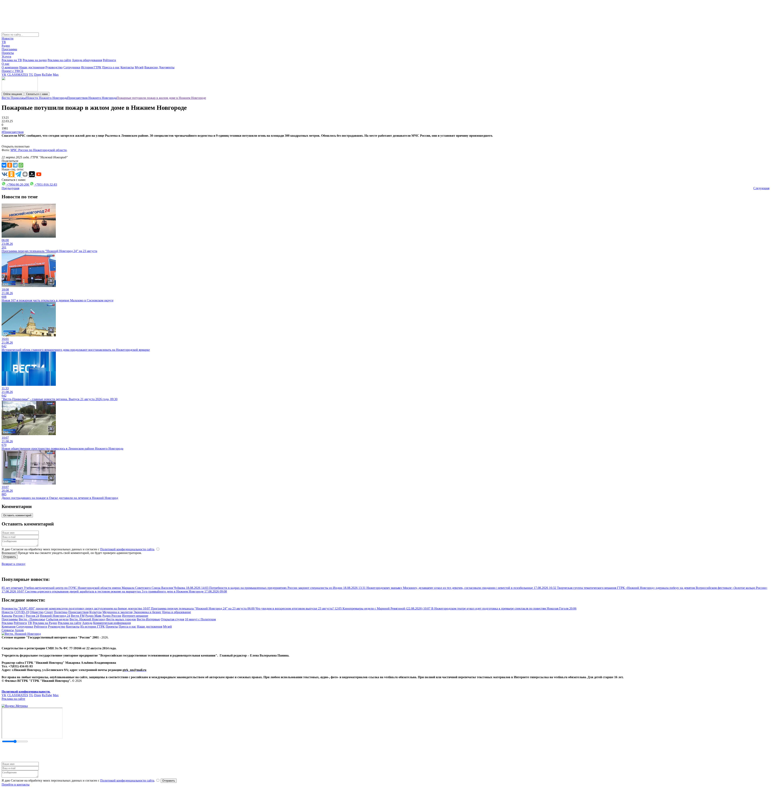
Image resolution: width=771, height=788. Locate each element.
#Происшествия (12, 132)
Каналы (7, 615)
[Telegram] (15, 165)
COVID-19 (21, 612)
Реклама (7, 623)
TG (31, 74)
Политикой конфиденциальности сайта (127, 549)
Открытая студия (172, 619)
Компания (8, 626)
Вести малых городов (121, 619)
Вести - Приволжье (32, 619)
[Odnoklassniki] (9, 165)
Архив (19, 630)
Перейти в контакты (16, 784)
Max (56, 74)
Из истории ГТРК (92, 626)
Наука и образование (176, 612)
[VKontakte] (4, 165)
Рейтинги (109, 60)
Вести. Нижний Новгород (87, 619)
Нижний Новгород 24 (55, 615)
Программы (10, 619)
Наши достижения (32, 67)
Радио (6, 45)
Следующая (761, 188)
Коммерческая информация (112, 623)
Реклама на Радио (45, 623)
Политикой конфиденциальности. (26, 691)
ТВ (4, 42)
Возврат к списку (13, 564)
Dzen (37, 74)
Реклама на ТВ (12, 60)
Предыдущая (10, 188)
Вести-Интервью (148, 619)
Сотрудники (71, 67)
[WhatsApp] (20, 165)
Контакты (127, 67)
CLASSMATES (17, 74)
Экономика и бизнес (147, 612)
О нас (5, 63)
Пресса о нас (111, 67)
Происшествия (78, 612)
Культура (95, 612)
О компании (10, 67)
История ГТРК (91, 67)
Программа (9, 49)
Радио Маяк (93, 615)
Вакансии (151, 67)
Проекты (8, 53)
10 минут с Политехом (200, 619)
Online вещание (12, 94)
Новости (7, 38)
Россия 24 (32, 615)
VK (4, 74)
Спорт (48, 612)
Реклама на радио (35, 60)
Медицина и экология (117, 612)
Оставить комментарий (17, 515)
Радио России (111, 615)
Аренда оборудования (87, 60)
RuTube (47, 74)
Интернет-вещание (135, 615)
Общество (37, 612)
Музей (139, 67)
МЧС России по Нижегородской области (38, 150)
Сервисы (8, 630)
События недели (57, 619)
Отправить (9, 556)
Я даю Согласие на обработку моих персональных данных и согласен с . (79, 549)
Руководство (54, 67)
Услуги (6, 56)
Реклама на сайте (59, 60)
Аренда (87, 623)
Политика (60, 612)
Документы (166, 67)
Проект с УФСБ (12, 71)
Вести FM (78, 615)
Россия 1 (19, 615)
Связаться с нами (37, 94)
